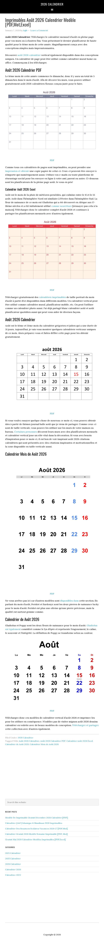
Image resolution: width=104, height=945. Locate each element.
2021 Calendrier (13, 853)
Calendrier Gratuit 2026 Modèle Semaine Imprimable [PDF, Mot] (36, 834)
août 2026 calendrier (29, 55)
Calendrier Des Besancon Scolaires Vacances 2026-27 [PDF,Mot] (36, 828)
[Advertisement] (52, 776)
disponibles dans (69, 600)
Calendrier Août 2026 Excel (79, 741)
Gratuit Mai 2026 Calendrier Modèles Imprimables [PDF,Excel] (35, 839)
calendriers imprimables (52, 297)
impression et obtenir (17, 171)
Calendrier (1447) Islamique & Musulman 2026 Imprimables (33, 823)
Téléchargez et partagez (85, 725)
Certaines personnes (25, 431)
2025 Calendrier (13, 858)
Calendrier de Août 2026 (17, 744)
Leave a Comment (39, 30)
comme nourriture (61, 206)
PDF (52, 160)
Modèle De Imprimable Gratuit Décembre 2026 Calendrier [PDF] (36, 817)
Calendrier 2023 (13, 875)
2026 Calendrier (52, 4)
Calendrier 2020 (13, 869)
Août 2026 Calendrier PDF (52, 741)
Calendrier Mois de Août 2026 (44, 744)
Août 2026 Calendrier (29, 741)
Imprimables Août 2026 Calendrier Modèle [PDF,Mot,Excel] (40, 22)
